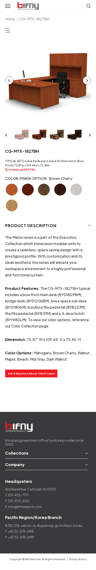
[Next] (87, 80)
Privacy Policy (78, 559)
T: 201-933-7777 (17, 495)
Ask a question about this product (31, 373)
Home (10, 19)
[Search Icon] (88, 6)
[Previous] (9, 80)
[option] (48, 80)
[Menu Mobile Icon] (7, 6)
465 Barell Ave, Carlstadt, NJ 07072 (30, 489)
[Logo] (28, 6)
